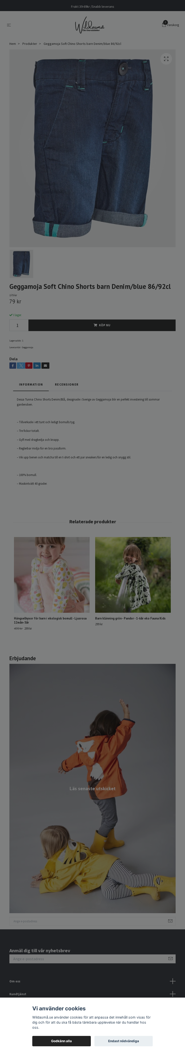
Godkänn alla (61, 1041)
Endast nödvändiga (123, 1041)
